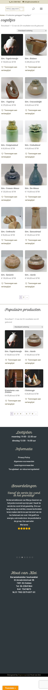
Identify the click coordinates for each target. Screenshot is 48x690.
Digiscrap (22, 675)
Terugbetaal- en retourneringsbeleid (24, 469)
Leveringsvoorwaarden (24, 465)
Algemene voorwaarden (24, 461)
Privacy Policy (24, 457)
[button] (12, 68)
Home (2, 15)
